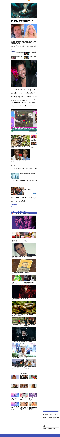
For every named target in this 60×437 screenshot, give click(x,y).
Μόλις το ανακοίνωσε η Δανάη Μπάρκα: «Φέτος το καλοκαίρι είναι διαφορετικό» (33, 407)
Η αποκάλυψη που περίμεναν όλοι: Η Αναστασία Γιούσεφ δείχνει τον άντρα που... (14, 381)
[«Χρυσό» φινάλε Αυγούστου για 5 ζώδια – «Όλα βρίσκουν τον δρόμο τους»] (33, 395)
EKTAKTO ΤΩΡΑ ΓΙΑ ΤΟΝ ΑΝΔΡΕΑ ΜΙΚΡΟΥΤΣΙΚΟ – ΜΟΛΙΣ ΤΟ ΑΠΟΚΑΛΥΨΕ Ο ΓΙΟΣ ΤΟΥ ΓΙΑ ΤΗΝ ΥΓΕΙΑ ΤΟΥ (24, 206)
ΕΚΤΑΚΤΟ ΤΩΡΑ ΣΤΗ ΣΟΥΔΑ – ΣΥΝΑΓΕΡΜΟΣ (16, 210)
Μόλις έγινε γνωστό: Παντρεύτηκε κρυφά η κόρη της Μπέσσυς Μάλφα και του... (24, 381)
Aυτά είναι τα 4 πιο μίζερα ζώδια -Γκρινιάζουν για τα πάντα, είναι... (24, 389)
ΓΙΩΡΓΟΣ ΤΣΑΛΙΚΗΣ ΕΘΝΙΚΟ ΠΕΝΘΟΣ (20, 372)
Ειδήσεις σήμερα (14, 204)
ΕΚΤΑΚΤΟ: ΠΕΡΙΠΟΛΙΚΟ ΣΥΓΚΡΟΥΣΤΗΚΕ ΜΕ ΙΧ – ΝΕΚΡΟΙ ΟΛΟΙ (18, 211)
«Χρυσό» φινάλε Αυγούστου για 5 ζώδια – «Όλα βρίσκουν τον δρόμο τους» (33, 398)
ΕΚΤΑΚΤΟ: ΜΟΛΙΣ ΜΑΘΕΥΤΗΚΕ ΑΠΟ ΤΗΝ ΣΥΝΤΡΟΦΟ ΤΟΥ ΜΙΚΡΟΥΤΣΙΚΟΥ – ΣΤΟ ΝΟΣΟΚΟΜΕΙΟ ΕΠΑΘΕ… (24, 207)
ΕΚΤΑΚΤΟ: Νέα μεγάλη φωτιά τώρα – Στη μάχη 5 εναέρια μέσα (50, 425)
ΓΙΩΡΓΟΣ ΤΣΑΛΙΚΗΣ (13, 372)
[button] (24, 10)
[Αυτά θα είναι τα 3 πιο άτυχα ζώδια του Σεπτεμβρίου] (33, 377)
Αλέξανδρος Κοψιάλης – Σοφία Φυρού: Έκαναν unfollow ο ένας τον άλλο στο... (15, 389)
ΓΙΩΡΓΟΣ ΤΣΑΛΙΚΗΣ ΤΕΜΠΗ (28, 372)
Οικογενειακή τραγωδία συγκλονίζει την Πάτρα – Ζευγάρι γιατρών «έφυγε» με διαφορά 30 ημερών (28, 173)
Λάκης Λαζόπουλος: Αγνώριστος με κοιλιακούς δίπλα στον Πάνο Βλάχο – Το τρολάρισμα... (24, 407)
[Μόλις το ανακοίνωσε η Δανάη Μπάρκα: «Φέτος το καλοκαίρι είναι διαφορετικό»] (33, 404)
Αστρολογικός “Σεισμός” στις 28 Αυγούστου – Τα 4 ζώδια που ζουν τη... (15, 407)
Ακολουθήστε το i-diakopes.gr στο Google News (21, 213)
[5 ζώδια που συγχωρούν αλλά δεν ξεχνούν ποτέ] (33, 386)
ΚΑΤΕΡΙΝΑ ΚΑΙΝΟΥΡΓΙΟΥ (34, 372)
